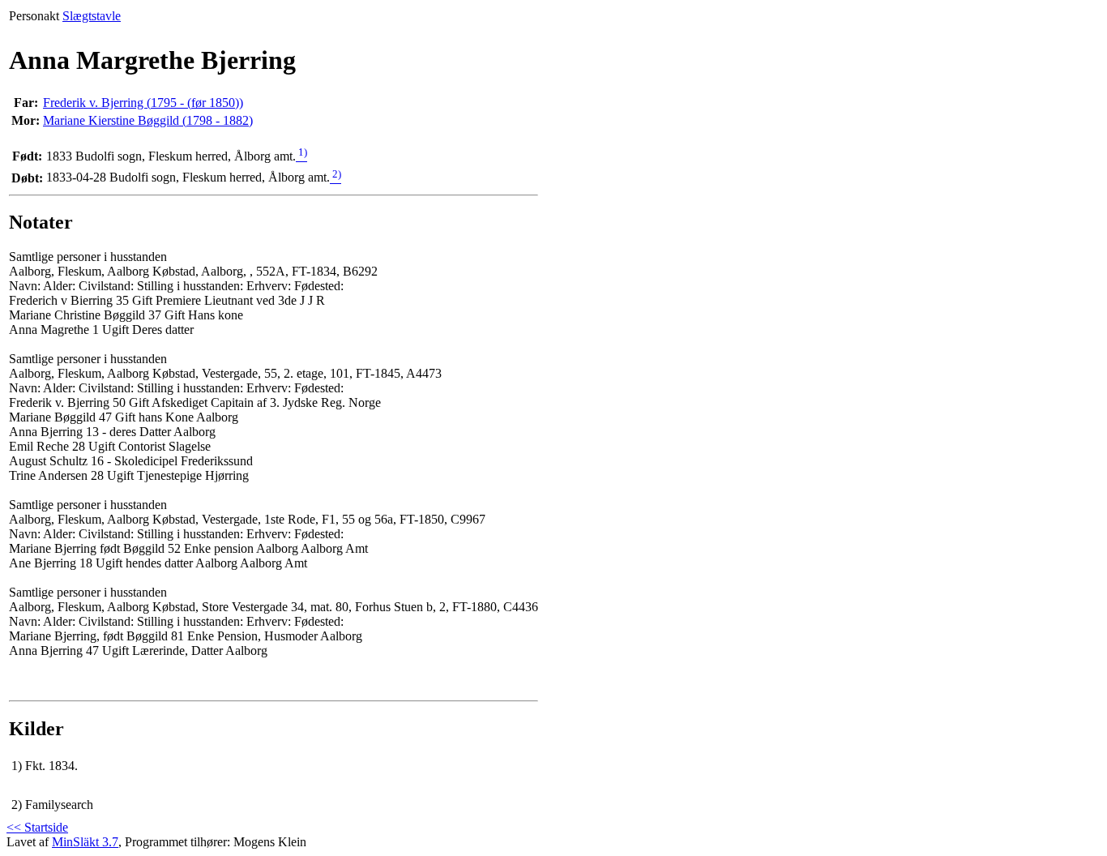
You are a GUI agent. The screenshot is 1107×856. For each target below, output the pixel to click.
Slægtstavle (91, 16)
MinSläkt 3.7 (85, 842)
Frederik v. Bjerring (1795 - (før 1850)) (143, 102)
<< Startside (37, 827)
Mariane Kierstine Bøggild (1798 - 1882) (148, 120)
